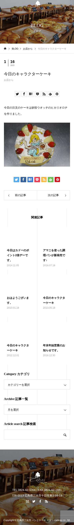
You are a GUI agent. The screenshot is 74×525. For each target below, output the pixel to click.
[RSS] (47, 501)
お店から (8, 80)
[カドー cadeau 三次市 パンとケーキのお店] (37, 6)
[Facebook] (40, 501)
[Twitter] (34, 501)
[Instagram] (28, 501)
